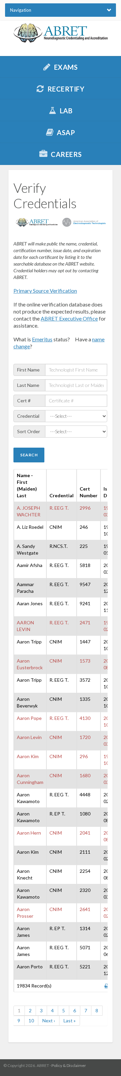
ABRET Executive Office (69, 318)
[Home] (60, 33)
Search (29, 454)
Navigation (20, 10)
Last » (70, 1020)
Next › (48, 1020)
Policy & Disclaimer (68, 1065)
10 (31, 1020)
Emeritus (42, 339)
